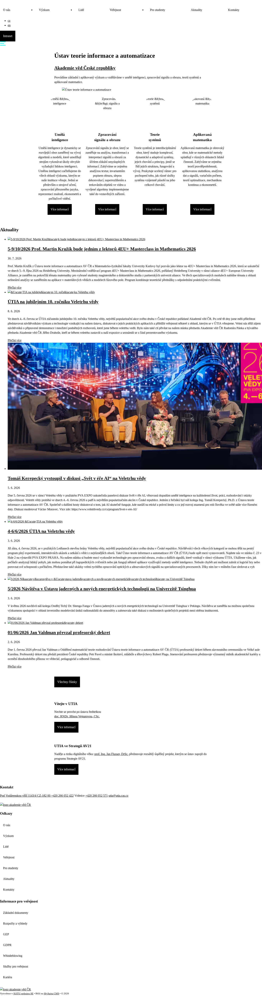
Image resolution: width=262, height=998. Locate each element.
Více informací (60, 209)
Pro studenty (157, 10)
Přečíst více (14, 287)
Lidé (81, 10)
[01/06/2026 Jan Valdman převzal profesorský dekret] (45, 622)
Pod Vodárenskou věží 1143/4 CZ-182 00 (25, 795)
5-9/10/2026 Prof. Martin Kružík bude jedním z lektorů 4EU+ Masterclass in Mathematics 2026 (102, 248)
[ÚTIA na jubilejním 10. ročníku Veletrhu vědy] (51, 292)
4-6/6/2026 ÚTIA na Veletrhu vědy (41, 531)
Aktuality (196, 10)
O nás (6, 10)
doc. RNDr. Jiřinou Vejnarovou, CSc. (77, 716)
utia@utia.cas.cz (118, 795)
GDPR (7, 945)
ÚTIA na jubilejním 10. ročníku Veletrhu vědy (53, 301)
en (9, 25)
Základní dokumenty (15, 912)
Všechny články (67, 681)
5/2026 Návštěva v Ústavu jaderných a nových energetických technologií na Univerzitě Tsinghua (102, 588)
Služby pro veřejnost (15, 966)
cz (9, 20)
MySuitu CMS (51, 993)
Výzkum (44, 10)
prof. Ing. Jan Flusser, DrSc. (111, 754)
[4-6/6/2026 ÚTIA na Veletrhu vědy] (35, 521)
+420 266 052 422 (62, 795)
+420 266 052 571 (96, 795)
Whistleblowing (12, 955)
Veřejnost (115, 10)
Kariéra (7, 977)
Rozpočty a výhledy (15, 923)
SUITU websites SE (23, 993)
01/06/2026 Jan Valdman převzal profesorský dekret (59, 632)
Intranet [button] (7, 36)
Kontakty (233, 10)
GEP (6, 934)
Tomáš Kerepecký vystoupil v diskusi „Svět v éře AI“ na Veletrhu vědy (77, 478)
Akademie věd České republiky (84, 67)
